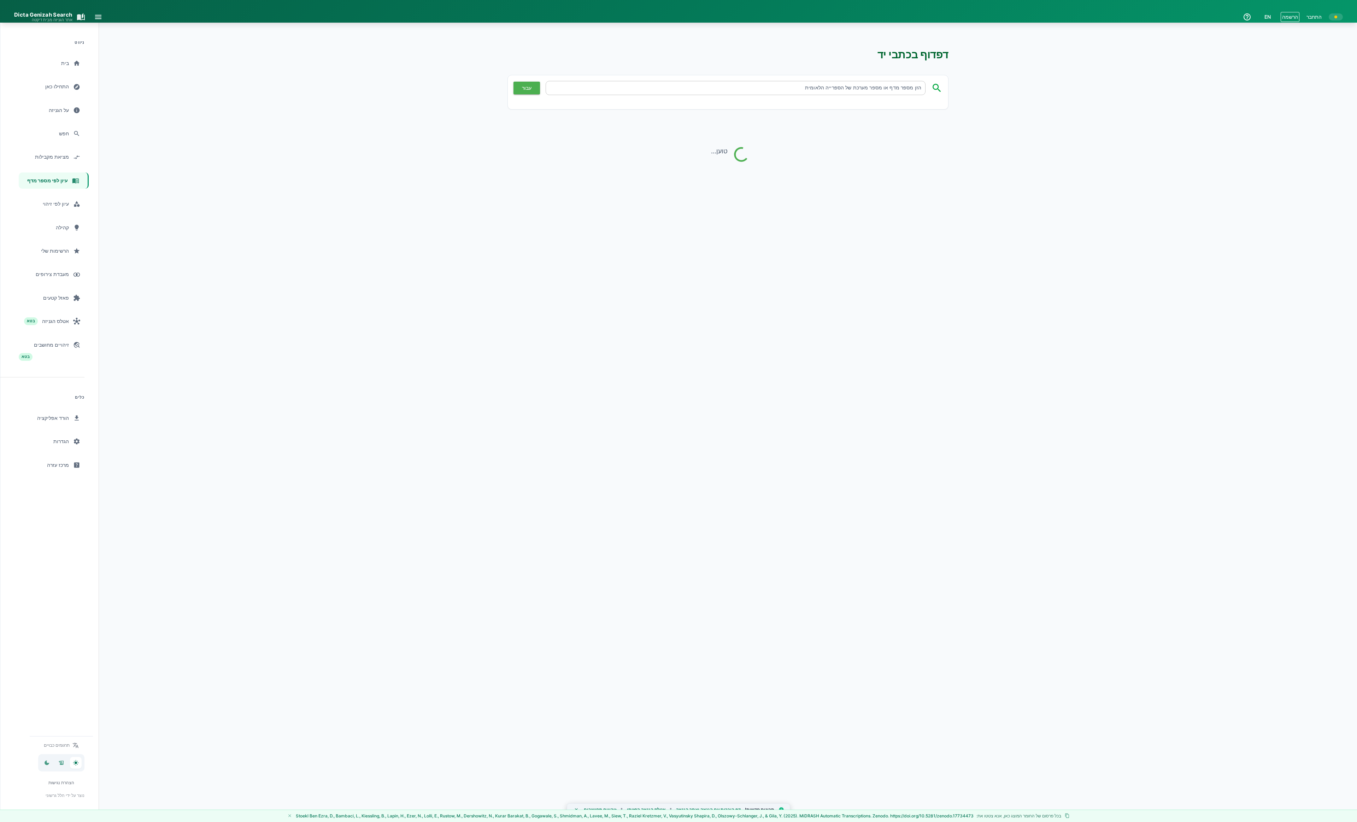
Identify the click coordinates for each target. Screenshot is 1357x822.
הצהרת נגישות (61, 782)
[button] (61, 745)
